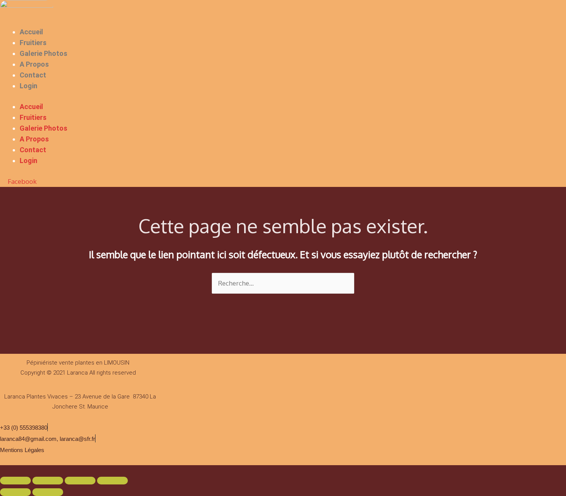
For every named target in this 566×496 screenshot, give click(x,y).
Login (28, 86)
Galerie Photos (43, 53)
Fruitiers (33, 43)
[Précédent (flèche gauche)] (15, 492)
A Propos (34, 64)
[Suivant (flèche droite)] (47, 492)
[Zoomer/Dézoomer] (15, 480)
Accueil (31, 32)
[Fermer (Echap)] (112, 480)
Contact (33, 75)
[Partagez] (80, 480)
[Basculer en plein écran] (47, 480)
